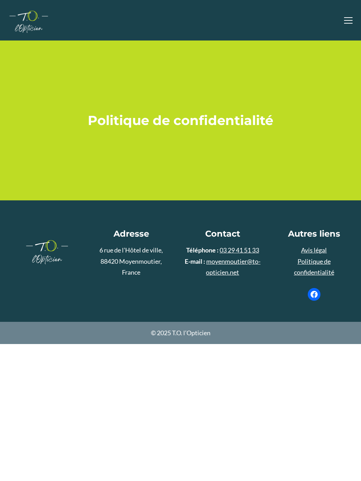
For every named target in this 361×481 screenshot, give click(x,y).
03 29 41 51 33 (239, 250)
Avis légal (314, 250)
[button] (348, 20)
